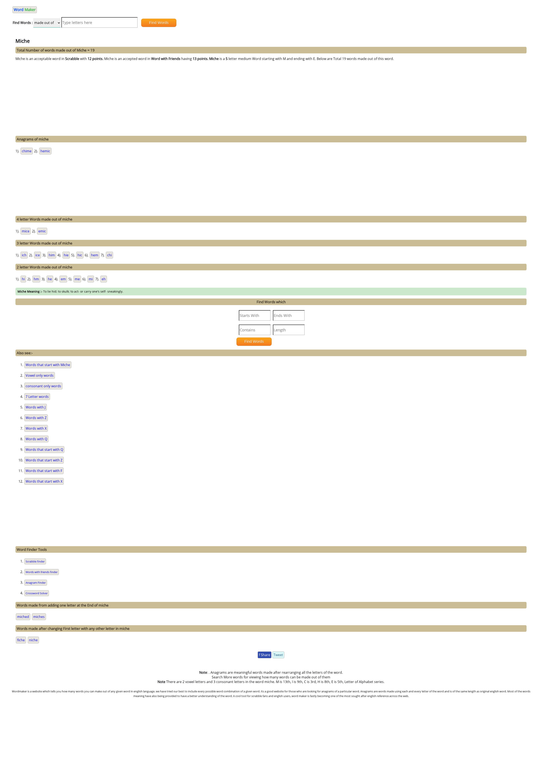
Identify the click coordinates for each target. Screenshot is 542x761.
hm (36, 279)
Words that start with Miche (48, 364)
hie (66, 255)
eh (104, 279)
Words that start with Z (44, 460)
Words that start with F (44, 470)
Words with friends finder (42, 572)
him (52, 255)
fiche (21, 640)
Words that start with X (44, 481)
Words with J (36, 407)
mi (91, 279)
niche (33, 640)
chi (109, 255)
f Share (264, 655)
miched (23, 616)
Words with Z (36, 417)
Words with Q (36, 439)
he (50, 279)
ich (24, 255)
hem (94, 255)
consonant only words (43, 386)
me (77, 279)
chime (27, 151)
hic (79, 255)
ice (37, 255)
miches (39, 616)
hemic (45, 151)
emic (42, 231)
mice (25, 231)
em (63, 279)
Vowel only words (40, 375)
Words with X (36, 428)
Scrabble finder (35, 561)
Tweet (278, 655)
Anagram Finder (36, 583)
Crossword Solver (37, 593)
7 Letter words (37, 396)
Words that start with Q (44, 449)
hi (23, 279)
